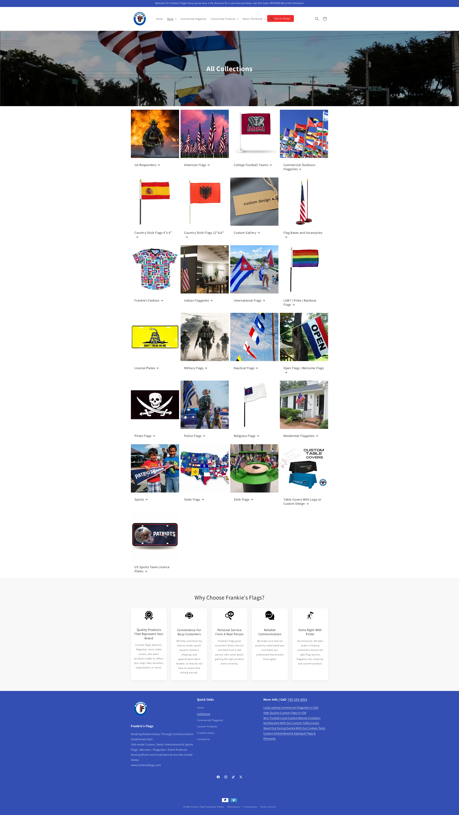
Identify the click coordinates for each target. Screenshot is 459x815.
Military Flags (193, 368)
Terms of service (268, 806)
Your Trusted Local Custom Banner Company (292, 718)
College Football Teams (251, 165)
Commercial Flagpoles (210, 720)
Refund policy (233, 806)
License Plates (144, 368)
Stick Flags (241, 499)
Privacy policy (250, 806)
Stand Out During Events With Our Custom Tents (294, 728)
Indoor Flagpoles (196, 300)
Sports (139, 499)
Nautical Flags (244, 368)
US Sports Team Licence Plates (151, 569)
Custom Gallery (245, 233)
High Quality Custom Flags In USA (284, 713)
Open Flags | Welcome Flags (303, 368)
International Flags (247, 300)
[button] (171, 19)
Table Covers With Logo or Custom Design (302, 501)
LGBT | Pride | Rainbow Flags (299, 302)
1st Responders (145, 165)
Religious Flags (244, 436)
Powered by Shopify (214, 806)
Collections (203, 714)
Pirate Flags (142, 436)
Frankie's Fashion (146, 300)
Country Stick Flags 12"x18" (204, 233)
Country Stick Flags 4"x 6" (153, 233)
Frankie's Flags (198, 806)
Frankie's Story (205, 733)
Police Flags (192, 436)
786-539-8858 (297, 699)
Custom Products (207, 726)
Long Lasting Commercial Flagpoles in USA (290, 707)
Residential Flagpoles (298, 436)
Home (200, 707)
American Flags (195, 165)
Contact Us (203, 739)
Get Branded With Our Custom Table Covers (291, 723)
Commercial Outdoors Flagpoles (299, 167)
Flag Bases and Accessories (302, 233)
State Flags (192, 499)
